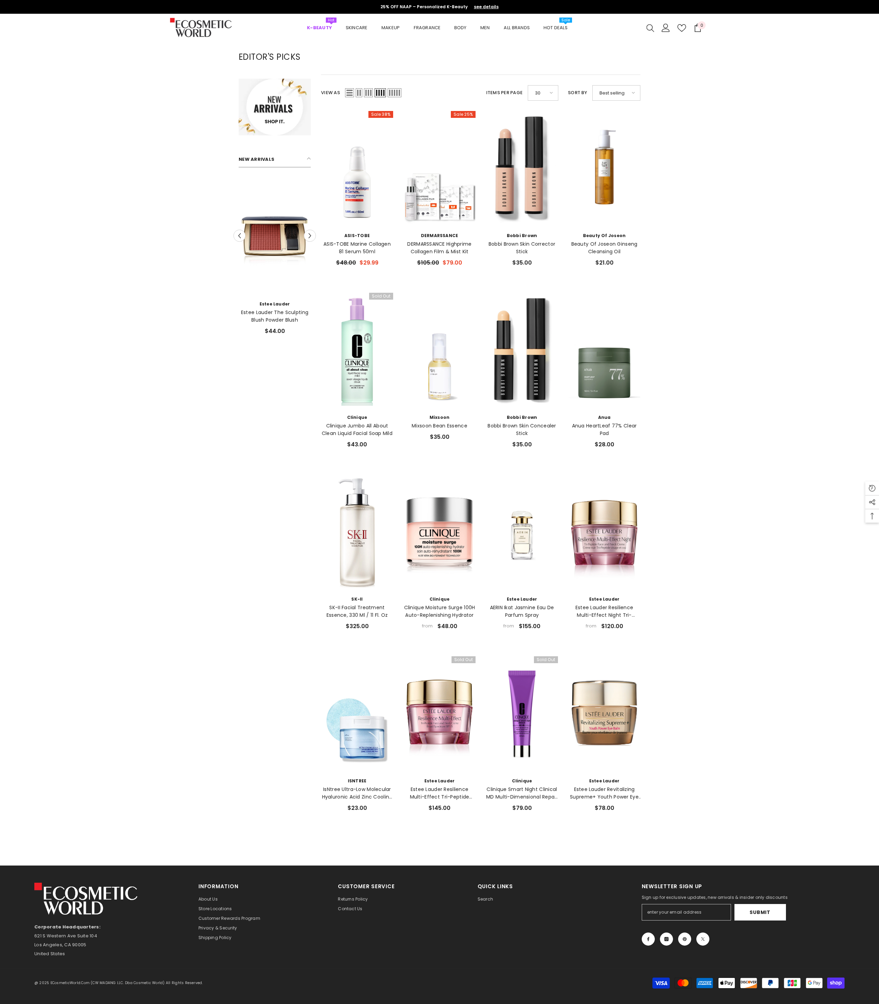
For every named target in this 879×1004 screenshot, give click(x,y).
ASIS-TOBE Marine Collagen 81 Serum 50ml (357, 248)
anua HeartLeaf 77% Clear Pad (604, 429)
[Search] (650, 28)
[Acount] (666, 28)
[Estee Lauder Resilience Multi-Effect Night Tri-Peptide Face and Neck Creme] (604, 532)
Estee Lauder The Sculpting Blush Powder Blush (238, 316)
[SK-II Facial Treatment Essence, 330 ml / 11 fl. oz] (357, 532)
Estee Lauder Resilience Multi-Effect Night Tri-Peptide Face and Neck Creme (604, 611)
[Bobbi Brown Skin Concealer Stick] (522, 350)
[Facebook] (648, 939)
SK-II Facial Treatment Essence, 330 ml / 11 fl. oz (357, 611)
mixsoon (440, 417)
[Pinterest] (684, 939)
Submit (760, 912)
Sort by (577, 92)
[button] (239, 236)
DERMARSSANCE (439, 235)
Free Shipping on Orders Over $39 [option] (439, 7)
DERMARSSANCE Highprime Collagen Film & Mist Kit (439, 248)
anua (604, 417)
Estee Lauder (238, 304)
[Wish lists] (682, 28)
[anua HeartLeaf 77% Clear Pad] (604, 350)
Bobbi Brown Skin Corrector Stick (522, 248)
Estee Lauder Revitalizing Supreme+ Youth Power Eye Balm (604, 793)
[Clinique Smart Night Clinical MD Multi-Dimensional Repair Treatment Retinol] (522, 714)
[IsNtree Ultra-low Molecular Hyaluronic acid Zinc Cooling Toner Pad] (357, 714)
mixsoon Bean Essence (439, 425)
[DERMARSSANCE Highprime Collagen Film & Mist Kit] (439, 168)
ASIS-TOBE (357, 235)
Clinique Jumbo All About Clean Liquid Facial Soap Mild (357, 429)
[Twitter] (702, 939)
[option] (238, 260)
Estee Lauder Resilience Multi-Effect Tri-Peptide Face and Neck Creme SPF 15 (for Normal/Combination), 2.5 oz (439, 793)
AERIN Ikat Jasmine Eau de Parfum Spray (522, 611)
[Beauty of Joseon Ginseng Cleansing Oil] (604, 168)
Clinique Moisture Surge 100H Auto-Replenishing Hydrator (439, 611)
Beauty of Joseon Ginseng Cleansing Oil (604, 248)
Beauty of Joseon (604, 235)
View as (330, 92)
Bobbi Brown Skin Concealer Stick (522, 429)
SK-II (357, 599)
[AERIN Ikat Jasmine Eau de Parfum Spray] (522, 532)
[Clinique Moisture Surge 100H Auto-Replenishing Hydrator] (439, 532)
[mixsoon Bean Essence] (439, 350)
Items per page (504, 92)
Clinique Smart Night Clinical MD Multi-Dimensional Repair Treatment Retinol (522, 793)
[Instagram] (666, 939)
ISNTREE (357, 781)
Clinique (357, 417)
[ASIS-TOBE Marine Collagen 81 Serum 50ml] (357, 168)
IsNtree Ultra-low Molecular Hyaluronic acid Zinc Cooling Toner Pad (357, 793)
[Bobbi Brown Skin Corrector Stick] (522, 168)
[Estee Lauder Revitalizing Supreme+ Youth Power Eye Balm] (604, 714)
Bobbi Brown (522, 235)
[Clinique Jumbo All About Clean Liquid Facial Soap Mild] (357, 350)
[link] (275, 107)
